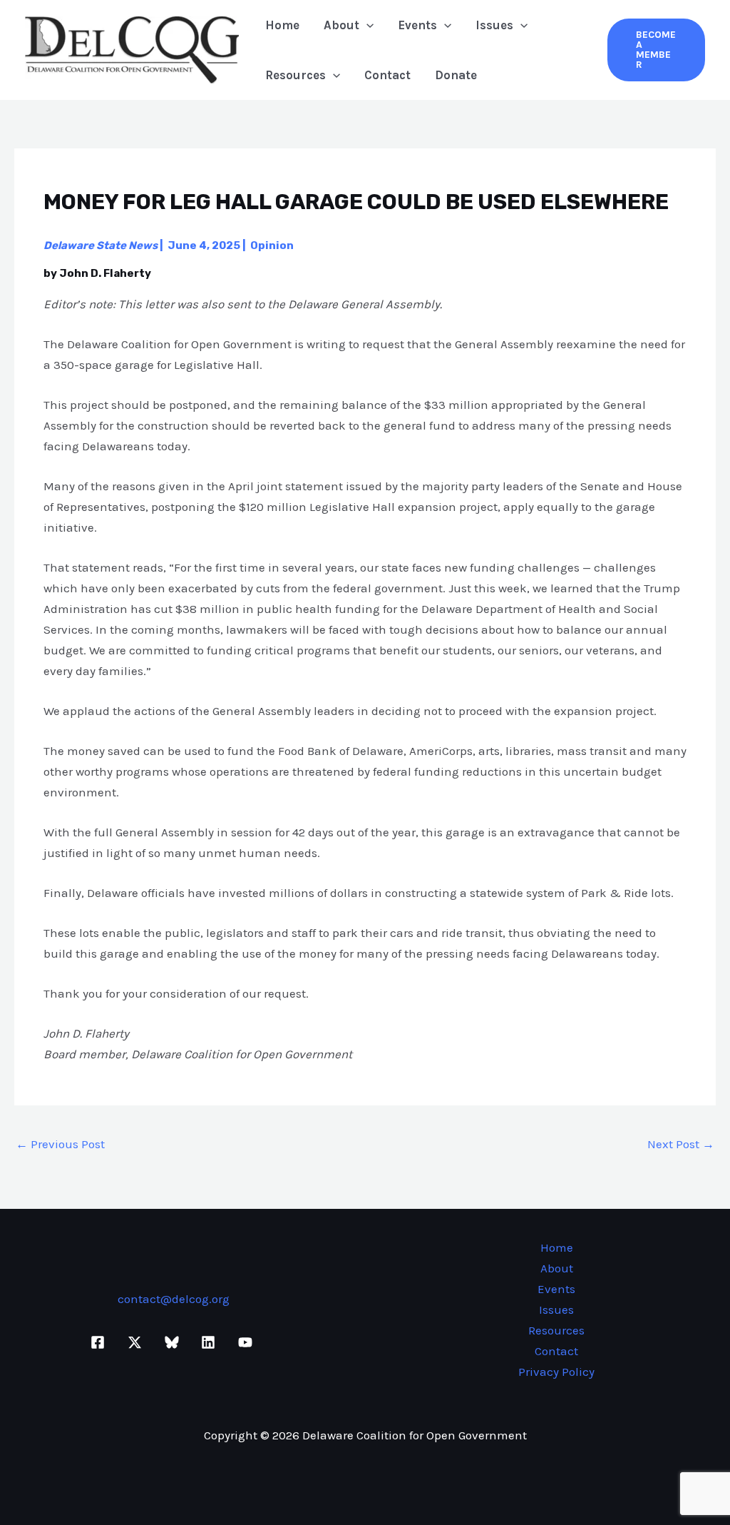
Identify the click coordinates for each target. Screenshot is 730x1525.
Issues (494, 25)
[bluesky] (174, 1342)
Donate (456, 75)
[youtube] (247, 1342)
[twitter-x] (137, 1342)
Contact (387, 75)
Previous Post (60, 1144)
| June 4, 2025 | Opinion (168, 245)
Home (282, 25)
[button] (366, 25)
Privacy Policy (556, 1371)
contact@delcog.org (174, 1299)
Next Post (680, 1144)
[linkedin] (210, 1342)
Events (417, 25)
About (341, 25)
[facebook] (100, 1342)
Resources (295, 75)
